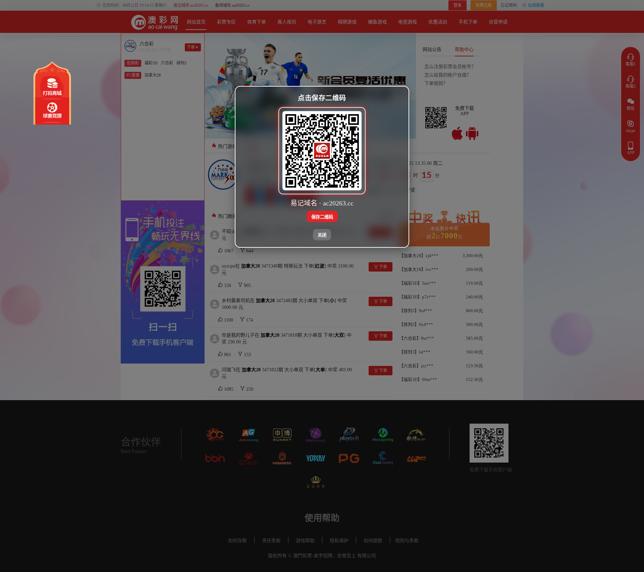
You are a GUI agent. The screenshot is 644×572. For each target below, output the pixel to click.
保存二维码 (322, 216)
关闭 (322, 234)
